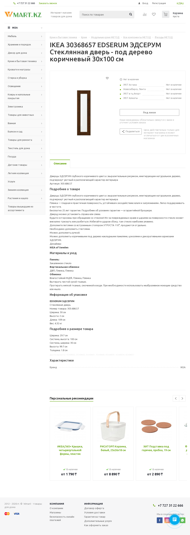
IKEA (15, 27)
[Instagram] (167, 520)
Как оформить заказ (96, 525)
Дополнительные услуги (98, 521)
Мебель (12, 36)
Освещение (14, 86)
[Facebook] (160, 520)
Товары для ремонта (20, 140)
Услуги (11, 181)
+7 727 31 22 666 (26, 3)
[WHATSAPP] (182, 520)
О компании (56, 508)
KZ (178, 3)
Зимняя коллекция (18, 190)
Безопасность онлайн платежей (62, 518)
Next (182, 398)
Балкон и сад (15, 131)
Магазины (55, 512)
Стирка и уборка (17, 77)
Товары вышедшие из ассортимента (20, 208)
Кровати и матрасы (19, 69)
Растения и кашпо (18, 198)
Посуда (12, 156)
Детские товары (17, 165)
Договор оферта (94, 508)
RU (182, 3)
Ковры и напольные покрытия (19, 96)
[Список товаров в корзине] (173, 16)
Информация (93, 503)
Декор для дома (17, 52)
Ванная (12, 123)
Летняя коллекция (18, 173)
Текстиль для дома (19, 148)
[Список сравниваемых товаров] (145, 15)
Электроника (15, 106)
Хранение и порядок (19, 44)
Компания (57, 503)
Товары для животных (21, 115)
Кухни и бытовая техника (22, 61)
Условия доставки (94, 512)
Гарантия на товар (94, 516)
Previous (176, 398)
